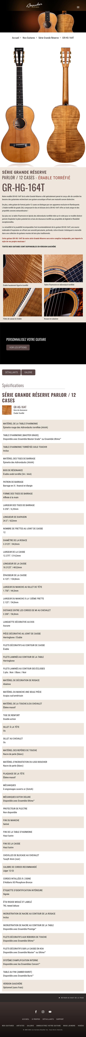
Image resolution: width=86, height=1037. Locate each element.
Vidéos (81, 1026)
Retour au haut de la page (72, 998)
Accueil (15, 37)
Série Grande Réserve (48, 37)
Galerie (28, 372)
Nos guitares (29, 37)
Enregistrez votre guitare (48, 1026)
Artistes (20, 1026)
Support (60, 1019)
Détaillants (11, 372)
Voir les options (18, 347)
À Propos (36, 1019)
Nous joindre (69, 1026)
